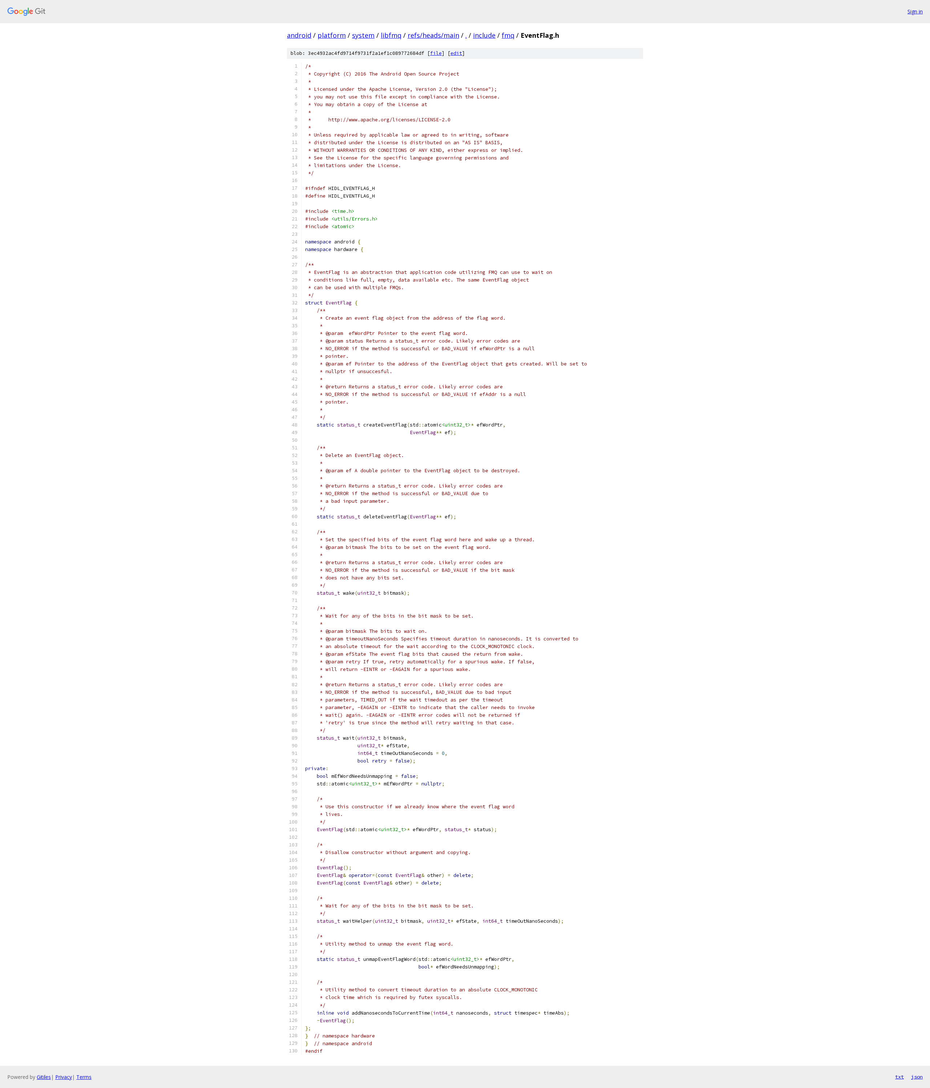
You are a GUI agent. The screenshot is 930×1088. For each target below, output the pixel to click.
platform (332, 35)
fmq (508, 35)
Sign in (915, 11)
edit (456, 53)
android (299, 35)
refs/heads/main (433, 35)
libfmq (391, 35)
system (363, 35)
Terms (84, 1076)
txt (899, 1076)
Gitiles (44, 1076)
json (917, 1076)
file (436, 53)
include (484, 35)
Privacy (63, 1076)
